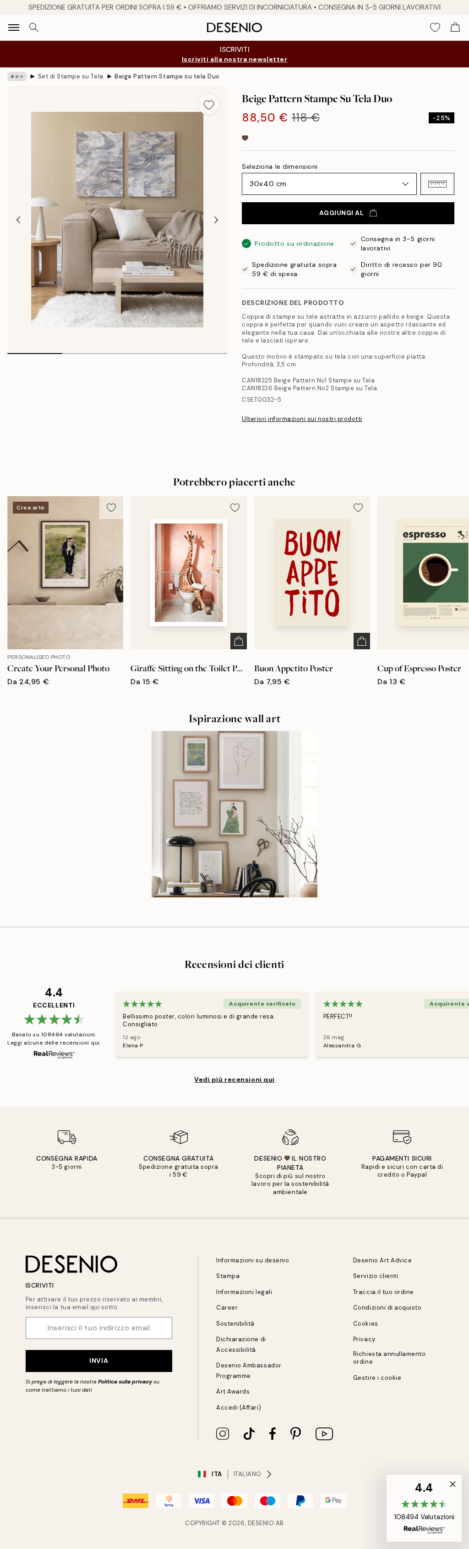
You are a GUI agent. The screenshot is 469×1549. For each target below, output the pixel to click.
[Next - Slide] (216, 219)
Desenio (261, 1523)
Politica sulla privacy (125, 1381)
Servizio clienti (375, 1276)
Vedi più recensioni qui (234, 1079)
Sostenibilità (235, 1324)
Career (227, 1307)
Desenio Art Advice (382, 1260)
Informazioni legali (244, 1292)
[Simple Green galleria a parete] (234, 814)
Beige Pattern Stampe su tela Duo (167, 76)
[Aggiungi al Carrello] (238, 641)
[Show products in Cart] (455, 28)
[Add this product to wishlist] (209, 104)
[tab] (34, 350)
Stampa (228, 1276)
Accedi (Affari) (238, 1407)
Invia (98, 1360)
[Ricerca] (34, 28)
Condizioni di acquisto (387, 1307)
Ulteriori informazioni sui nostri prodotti (302, 419)
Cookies (365, 1324)
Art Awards (233, 1391)
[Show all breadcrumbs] (17, 76)
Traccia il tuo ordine (383, 1292)
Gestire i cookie (377, 1378)
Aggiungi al (341, 213)
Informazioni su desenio (252, 1260)
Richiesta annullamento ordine (389, 1358)
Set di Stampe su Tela (71, 76)
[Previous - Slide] (18, 219)
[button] (437, 184)
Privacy (364, 1339)
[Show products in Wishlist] (435, 28)
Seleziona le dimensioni (280, 166)
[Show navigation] (14, 28)
